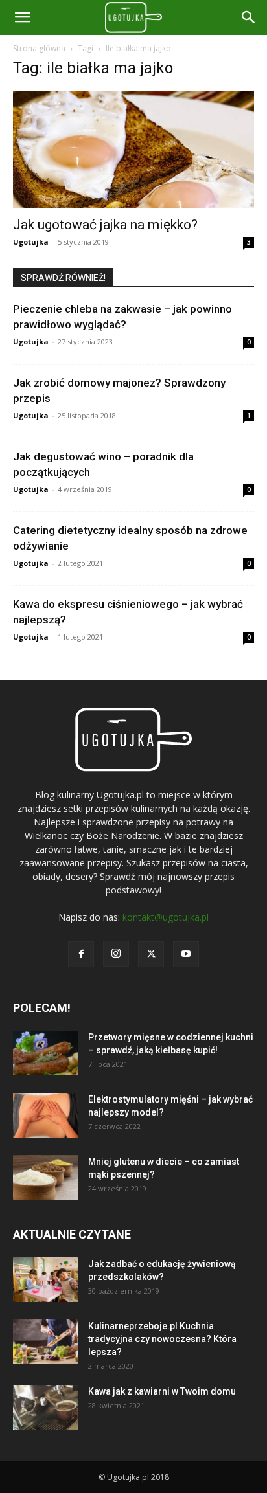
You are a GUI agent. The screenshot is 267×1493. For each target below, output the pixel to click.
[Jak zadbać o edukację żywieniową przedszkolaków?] (45, 1279)
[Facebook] (81, 954)
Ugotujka (31, 242)
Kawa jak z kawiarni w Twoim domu (162, 1391)
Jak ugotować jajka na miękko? (105, 224)
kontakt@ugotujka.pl (165, 917)
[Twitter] (151, 954)
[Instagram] (116, 954)
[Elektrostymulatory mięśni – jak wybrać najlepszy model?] (45, 1115)
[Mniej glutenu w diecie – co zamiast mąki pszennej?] (45, 1177)
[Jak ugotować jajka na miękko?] (133, 149)
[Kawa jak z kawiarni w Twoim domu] (45, 1407)
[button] (249, 17)
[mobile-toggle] (22, 17)
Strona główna (39, 48)
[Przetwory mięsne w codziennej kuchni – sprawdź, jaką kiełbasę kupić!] (45, 1053)
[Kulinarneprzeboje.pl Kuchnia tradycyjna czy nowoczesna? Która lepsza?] (45, 1341)
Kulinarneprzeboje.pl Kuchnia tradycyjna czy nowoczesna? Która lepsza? (162, 1339)
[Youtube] (186, 954)
